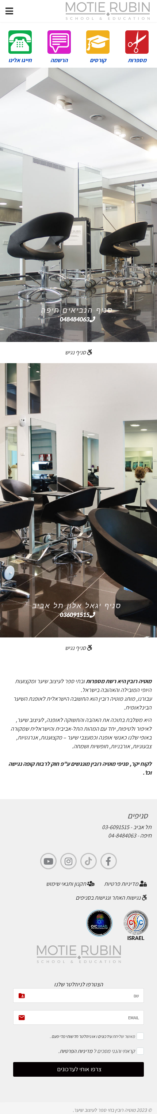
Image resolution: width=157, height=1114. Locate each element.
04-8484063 (122, 835)
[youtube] (48, 861)
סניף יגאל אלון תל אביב (76, 606)
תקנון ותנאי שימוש (66, 884)
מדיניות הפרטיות (76, 1050)
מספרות (137, 60)
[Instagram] (68, 861)
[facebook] (108, 861)
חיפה (146, 835)
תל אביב (142, 827)
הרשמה (59, 60)
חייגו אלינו (20, 60)
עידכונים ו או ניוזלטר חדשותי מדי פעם (81, 1036)
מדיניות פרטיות (121, 884)
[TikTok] (88, 861)
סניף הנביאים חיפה (77, 310)
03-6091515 (115, 827)
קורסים (98, 60)
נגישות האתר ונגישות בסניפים (109, 898)
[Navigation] (9, 11)
